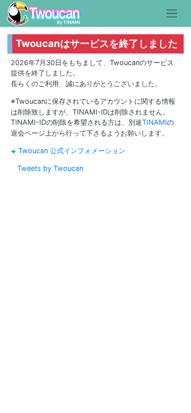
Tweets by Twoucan (50, 168)
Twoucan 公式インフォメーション (71, 150)
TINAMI (154, 122)
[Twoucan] (43, 13)
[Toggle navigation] (171, 13)
